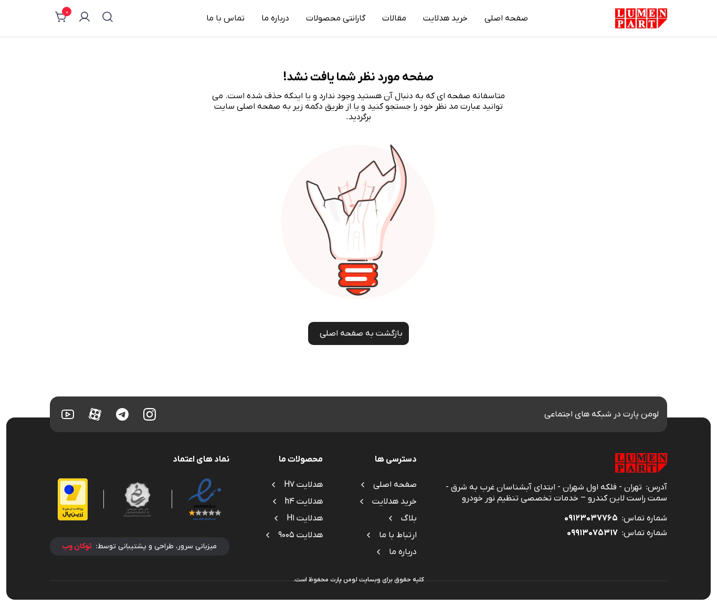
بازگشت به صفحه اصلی (361, 333)
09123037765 (591, 518)
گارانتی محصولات (335, 18)
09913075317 (592, 533)
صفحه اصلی (506, 18)
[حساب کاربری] (84, 18)
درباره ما (275, 18)
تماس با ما (225, 18)
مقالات (394, 18)
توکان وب (77, 546)
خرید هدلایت (445, 18)
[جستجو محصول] (107, 18)
